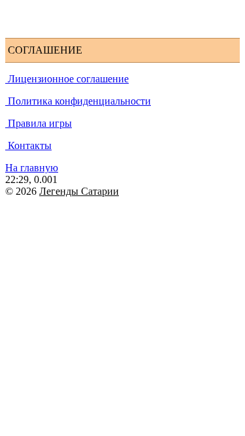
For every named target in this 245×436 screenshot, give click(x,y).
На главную (31, 167)
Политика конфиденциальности (78, 101)
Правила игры (38, 123)
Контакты (28, 145)
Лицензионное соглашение (67, 78)
